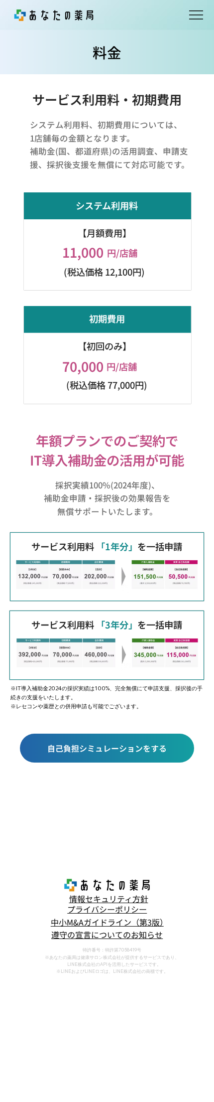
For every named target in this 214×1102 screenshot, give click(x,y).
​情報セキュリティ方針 (108, 899)
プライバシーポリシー (107, 909)
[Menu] (196, 14)
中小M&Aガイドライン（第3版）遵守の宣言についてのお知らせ (107, 928)
